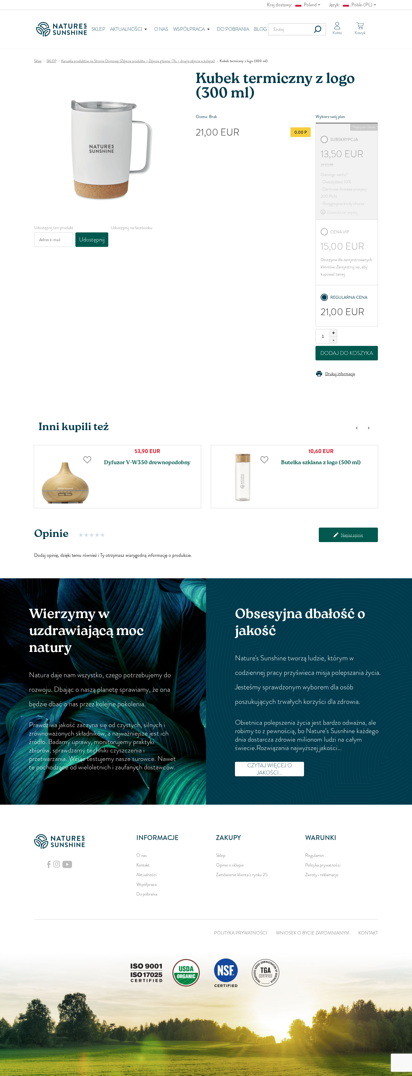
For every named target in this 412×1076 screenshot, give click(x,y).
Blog (260, 29)
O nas (161, 29)
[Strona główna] (63, 29)
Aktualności (146, 874)
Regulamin (314, 855)
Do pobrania (233, 29)
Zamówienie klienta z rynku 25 (242, 874)
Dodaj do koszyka (346, 353)
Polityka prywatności (323, 865)
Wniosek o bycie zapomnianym (312, 933)
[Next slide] (368, 428)
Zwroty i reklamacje (321, 874)
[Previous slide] (356, 428)
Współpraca (146, 884)
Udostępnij (92, 239)
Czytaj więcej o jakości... (269, 769)
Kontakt (143, 865)
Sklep (98, 29)
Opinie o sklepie (230, 865)
